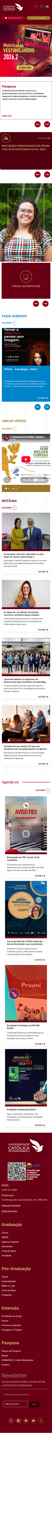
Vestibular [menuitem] (6, 1255)
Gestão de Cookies (9, 1211)
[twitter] (41, 1420)
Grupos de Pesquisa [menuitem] (11, 1351)
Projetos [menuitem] (6, 1364)
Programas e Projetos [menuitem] (12, 1330)
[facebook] (18, 1420)
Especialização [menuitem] (9, 1281)
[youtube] (33, 1420)
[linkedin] (26, 1420)
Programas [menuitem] (7, 1295)
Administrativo (26, 286)
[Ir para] (26, 1145)
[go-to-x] (17, 6)
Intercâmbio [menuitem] (7, 1246)
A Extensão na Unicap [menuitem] (12, 1316)
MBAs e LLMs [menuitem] (8, 1286)
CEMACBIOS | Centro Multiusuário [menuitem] (17, 1360)
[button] (38, 124)
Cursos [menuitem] (5, 1233)
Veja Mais (6, 323)
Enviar (34, 1404)
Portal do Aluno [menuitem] (9, 1251)
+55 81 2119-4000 (9, 1190)
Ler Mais (42, 398)
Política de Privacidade (11, 1205)
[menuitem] (13, 18)
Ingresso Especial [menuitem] (10, 1242)
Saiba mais (7, 116)
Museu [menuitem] (5, 1355)
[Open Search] (36, 6)
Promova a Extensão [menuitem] (11, 1325)
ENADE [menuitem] (5, 1237)
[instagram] (11, 1420)
